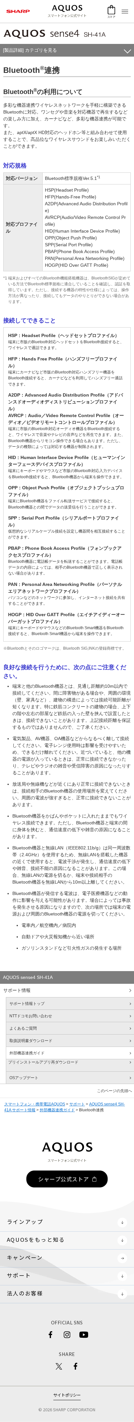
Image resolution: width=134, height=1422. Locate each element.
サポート (77, 1104)
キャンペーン (25, 1257)
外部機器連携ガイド (57, 1110)
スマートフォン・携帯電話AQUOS (34, 1104)
